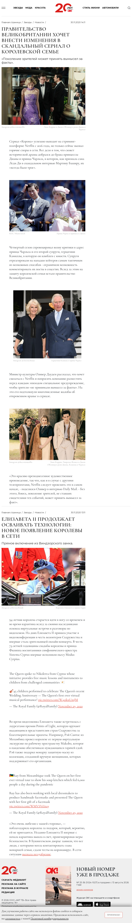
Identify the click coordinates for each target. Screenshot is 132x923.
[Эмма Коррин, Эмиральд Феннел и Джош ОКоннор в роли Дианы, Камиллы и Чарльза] (47, 434)
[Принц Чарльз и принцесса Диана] (47, 205)
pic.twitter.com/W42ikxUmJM (58, 700)
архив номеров (84, 890)
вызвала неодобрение (36, 854)
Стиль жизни (91, 8)
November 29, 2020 (70, 706)
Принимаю (113, 915)
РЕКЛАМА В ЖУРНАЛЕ (15, 888)
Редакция (8, 892)
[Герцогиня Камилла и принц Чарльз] (47, 324)
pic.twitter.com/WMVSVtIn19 (29, 806)
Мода (28, 8)
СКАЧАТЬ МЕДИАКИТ (14, 880)
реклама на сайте (14, 884)
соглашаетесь (12, 918)
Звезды (18, 8)
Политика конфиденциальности (19, 906)
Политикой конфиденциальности (49, 918)
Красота (40, 8)
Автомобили (110, 8)
